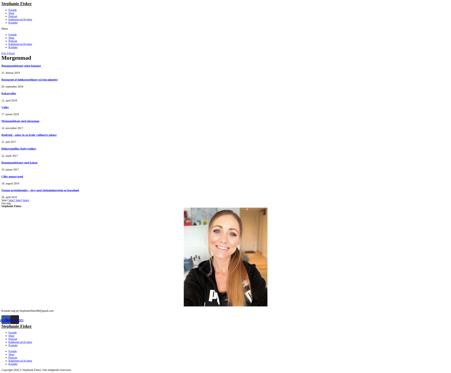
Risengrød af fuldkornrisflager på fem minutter (29, 79)
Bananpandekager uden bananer (21, 65)
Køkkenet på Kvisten (20, 19)
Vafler (5, 107)
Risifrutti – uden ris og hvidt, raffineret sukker (29, 134)
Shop (11, 13)
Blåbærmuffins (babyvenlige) (18, 148)
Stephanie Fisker (16, 3)
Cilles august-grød (12, 176)
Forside (12, 9)
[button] (225, 28)
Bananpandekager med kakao (19, 162)
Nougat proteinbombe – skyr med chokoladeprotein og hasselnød (40, 190)
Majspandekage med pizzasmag (20, 121)
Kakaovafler (8, 93)
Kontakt (12, 22)
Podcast (12, 16)
